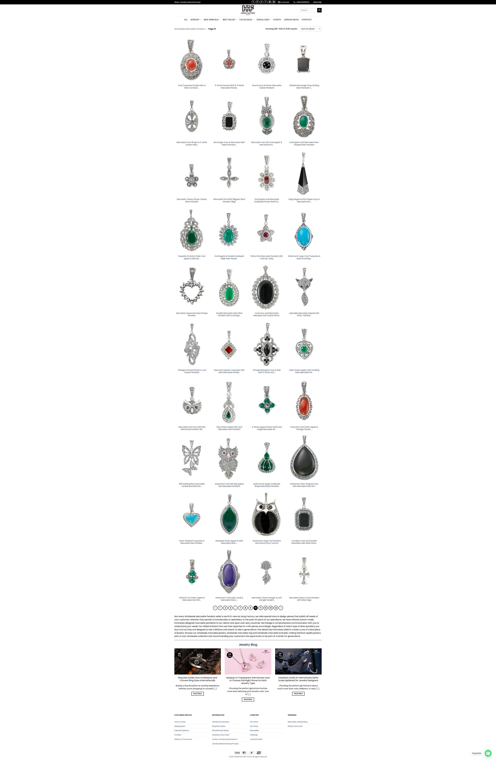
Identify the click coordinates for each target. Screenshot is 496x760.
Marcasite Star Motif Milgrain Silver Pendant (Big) (229, 200)
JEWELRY (194, 19)
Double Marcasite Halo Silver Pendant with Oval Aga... (229, 314)
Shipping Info (179, 726)
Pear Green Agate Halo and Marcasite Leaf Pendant (229, 428)
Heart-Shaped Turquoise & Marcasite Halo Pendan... (191, 542)
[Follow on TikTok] (261, 2)
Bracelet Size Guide (220, 730)
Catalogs (254, 735)
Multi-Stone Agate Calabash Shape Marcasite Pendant (266, 485)
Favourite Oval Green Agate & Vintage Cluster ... (304, 428)
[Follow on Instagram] (257, 2)
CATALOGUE (245, 19)
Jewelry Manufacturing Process (225, 743)
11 (260, 607)
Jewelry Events (256, 739)
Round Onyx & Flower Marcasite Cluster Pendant (266, 86)
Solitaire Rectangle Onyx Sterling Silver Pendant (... (304, 86)
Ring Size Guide (218, 726)
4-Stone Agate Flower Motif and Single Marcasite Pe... (267, 428)
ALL (185, 19)
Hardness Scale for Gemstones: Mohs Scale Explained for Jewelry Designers (298, 679)
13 (271, 607)
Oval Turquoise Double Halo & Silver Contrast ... (192, 86)
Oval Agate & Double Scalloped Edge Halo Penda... (229, 257)
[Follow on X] (265, 2)
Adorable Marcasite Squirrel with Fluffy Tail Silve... (304, 314)
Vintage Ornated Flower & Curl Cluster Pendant (192, 371)
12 (265, 607)
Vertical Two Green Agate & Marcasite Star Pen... (192, 599)
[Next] (281, 608)
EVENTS (277, 19)
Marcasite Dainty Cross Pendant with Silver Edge (304, 599)
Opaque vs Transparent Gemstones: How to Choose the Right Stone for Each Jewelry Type (248, 680)
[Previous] (215, 608)
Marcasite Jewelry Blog (297, 722)
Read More (197, 694)
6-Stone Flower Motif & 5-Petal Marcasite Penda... (229, 86)
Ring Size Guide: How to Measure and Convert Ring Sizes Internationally (197, 679)
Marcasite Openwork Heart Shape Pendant (192, 314)
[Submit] (319, 10)
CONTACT (307, 19)
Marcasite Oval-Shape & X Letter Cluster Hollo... (192, 143)
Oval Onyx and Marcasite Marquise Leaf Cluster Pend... (267, 314)
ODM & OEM (263, 19)
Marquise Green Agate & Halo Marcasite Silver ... (229, 542)
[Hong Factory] (248, 10)
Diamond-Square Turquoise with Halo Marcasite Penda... (229, 371)
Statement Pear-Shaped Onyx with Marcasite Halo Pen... (304, 485)
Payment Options (181, 730)
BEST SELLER (229, 19)
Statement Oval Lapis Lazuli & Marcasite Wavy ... (229, 599)
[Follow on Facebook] (253, 2)
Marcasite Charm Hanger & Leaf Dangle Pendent (267, 599)
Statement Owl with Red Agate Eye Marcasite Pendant (229, 485)
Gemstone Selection (220, 722)
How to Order (180, 722)
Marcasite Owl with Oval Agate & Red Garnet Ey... (266, 143)
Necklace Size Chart (220, 735)
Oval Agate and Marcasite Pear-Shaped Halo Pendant (304, 143)
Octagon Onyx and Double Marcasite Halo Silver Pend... (304, 542)
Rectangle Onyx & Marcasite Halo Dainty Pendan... (229, 143)
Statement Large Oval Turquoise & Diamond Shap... (304, 257)
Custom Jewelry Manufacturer (225, 739)
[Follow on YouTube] (274, 2)
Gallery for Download (183, 739)
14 (276, 607)
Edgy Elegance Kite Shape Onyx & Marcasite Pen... (304, 200)
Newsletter (254, 730)
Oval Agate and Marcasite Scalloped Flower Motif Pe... (266, 200)
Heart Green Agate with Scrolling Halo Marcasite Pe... (304, 371)
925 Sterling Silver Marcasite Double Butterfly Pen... (192, 485)
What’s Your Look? (295, 726)
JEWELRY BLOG (291, 19)
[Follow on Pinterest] (270, 2)
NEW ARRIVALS (211, 19)
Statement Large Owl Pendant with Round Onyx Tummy (267, 542)
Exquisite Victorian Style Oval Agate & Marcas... (192, 257)
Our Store (254, 722)
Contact (177, 735)
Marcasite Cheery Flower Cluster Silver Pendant (192, 200)
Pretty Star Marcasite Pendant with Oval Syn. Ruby (267, 257)
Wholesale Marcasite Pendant (189, 28)
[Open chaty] (488, 753)
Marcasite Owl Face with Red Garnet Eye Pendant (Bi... (192, 428)
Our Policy (254, 726)
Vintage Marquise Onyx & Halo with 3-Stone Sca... (267, 371)
